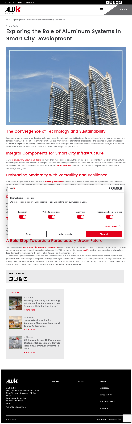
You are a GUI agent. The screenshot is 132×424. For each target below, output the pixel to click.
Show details (111, 226)
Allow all (104, 234)
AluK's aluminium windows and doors (40, 247)
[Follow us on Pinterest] (30, 279)
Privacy (122, 419)
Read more (30, 310)
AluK (85, 250)
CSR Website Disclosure (107, 419)
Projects (104, 381)
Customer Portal (107, 402)
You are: (8, 2)
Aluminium (104, 388)
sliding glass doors (54, 182)
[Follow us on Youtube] (25, 279)
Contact (104, 408)
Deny (28, 234)
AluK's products (64, 166)
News (8, 20)
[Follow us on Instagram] (16, 279)
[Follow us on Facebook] (20, 279)
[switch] (51, 217)
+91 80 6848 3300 (18, 407)
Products (80, 381)
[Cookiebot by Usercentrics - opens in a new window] (111, 188)
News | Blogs (106, 395)
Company (55, 381)
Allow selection (66, 234)
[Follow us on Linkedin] (11, 279)
